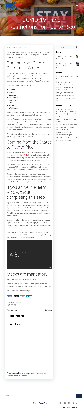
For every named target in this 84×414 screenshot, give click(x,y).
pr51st (11, 48)
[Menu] (77, 5)
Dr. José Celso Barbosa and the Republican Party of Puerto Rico (66, 127)
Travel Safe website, (14, 158)
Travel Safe (24, 155)
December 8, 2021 (21, 48)
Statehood (18, 302)
